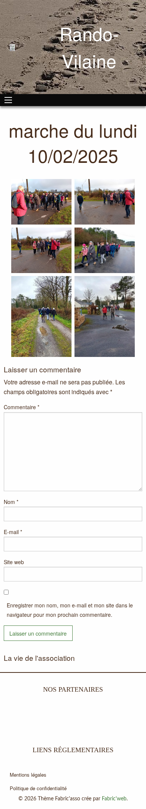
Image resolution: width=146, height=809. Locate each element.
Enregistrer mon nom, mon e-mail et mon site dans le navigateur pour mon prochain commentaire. (70, 609)
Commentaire (21, 407)
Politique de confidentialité (38, 788)
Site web (14, 562)
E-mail (13, 532)
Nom (11, 501)
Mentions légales (28, 774)
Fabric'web (114, 798)
